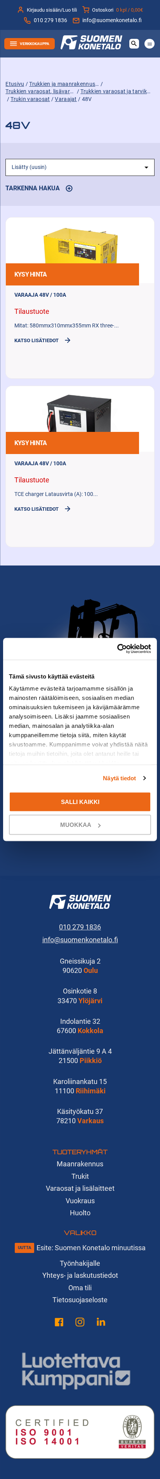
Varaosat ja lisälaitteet (80, 1188)
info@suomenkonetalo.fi (112, 20)
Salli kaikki (80, 801)
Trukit (80, 1176)
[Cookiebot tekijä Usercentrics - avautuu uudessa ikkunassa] (117, 649)
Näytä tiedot (119, 778)
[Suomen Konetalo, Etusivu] (91, 47)
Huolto (80, 1213)
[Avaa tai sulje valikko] (149, 44)
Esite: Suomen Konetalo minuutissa (91, 1248)
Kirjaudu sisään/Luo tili (52, 10)
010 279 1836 (50, 20)
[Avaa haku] (134, 44)
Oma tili (80, 1288)
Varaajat (66, 99)
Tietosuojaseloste (80, 1300)
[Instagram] (80, 1323)
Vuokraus (80, 1201)
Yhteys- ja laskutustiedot (80, 1275)
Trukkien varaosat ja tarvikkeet (115, 91)
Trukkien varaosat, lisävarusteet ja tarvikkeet (40, 91)
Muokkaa (75, 824)
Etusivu (14, 84)
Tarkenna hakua (38, 189)
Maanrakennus (80, 1164)
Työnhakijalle (80, 1263)
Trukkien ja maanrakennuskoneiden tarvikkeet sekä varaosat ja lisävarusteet (64, 84)
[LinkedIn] (101, 1323)
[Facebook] (59, 1323)
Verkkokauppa (34, 44)
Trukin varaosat (30, 99)
